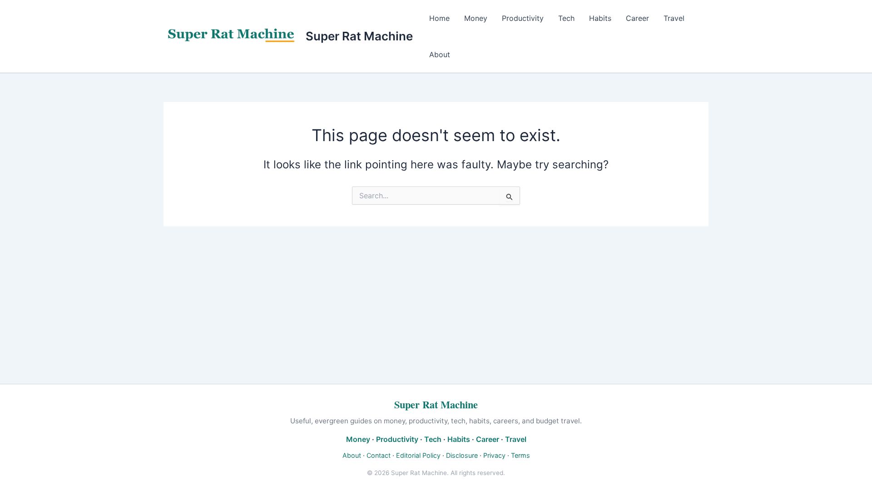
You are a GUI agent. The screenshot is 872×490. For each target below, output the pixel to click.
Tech (566, 18)
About (439, 54)
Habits (600, 18)
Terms (520, 455)
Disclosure (462, 455)
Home (439, 18)
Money (475, 18)
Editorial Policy (418, 455)
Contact (379, 455)
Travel (674, 18)
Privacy (494, 455)
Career (637, 18)
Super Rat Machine (359, 36)
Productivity (523, 18)
